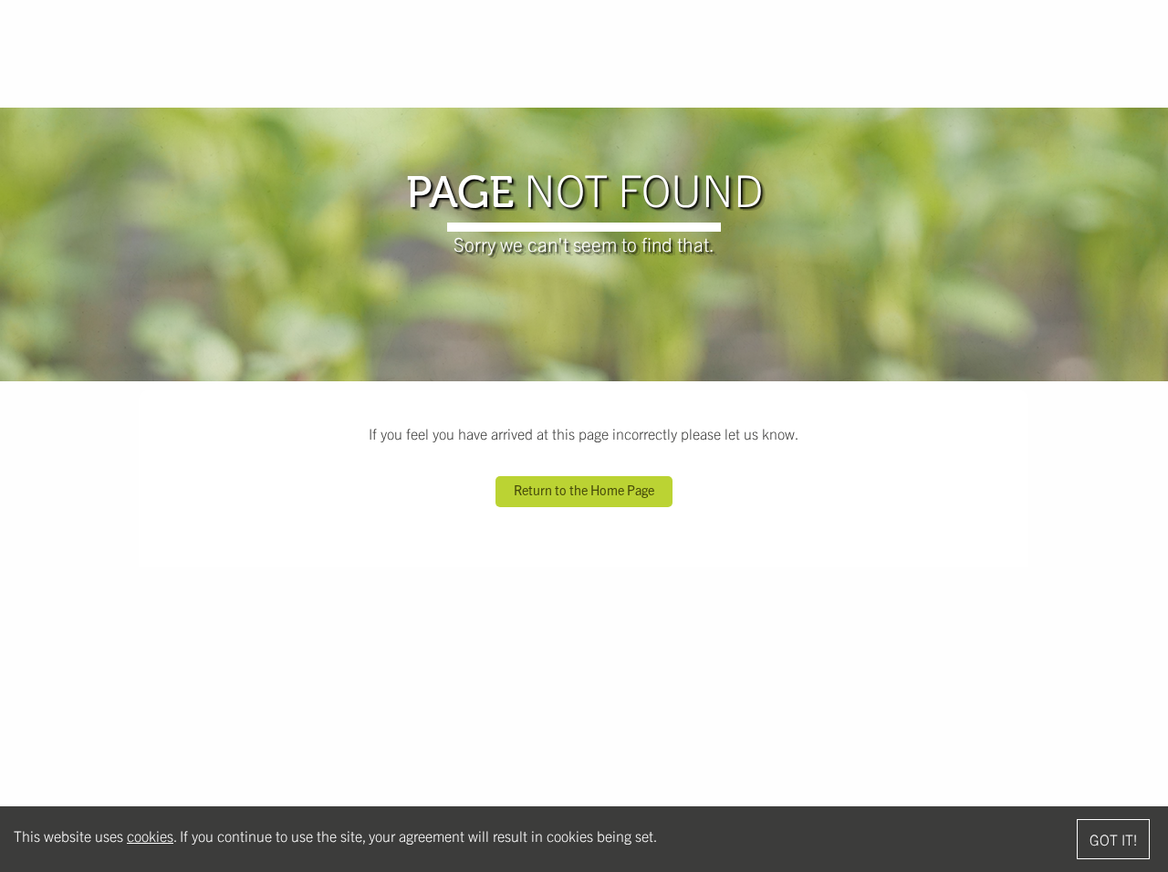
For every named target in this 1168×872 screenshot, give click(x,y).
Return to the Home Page (584, 490)
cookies (150, 835)
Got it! (1113, 839)
